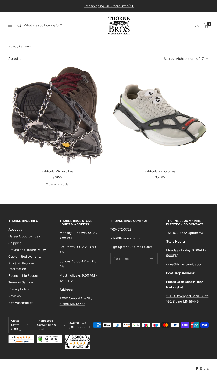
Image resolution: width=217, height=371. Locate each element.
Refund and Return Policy (27, 250)
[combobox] (203, 368)
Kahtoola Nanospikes (159, 171)
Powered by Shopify (74, 325)
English (205, 368)
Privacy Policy (18, 289)
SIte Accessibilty (20, 303)
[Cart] (206, 25)
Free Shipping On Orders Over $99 (109, 6)
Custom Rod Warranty (25, 256)
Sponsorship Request (24, 276)
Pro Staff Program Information (21, 266)
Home (12, 46)
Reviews (14, 296)
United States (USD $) (16, 325)
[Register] (151, 258)
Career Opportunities (24, 236)
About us (15, 229)
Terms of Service (20, 282)
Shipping (15, 243)
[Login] (197, 25)
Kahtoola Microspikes (57, 171)
